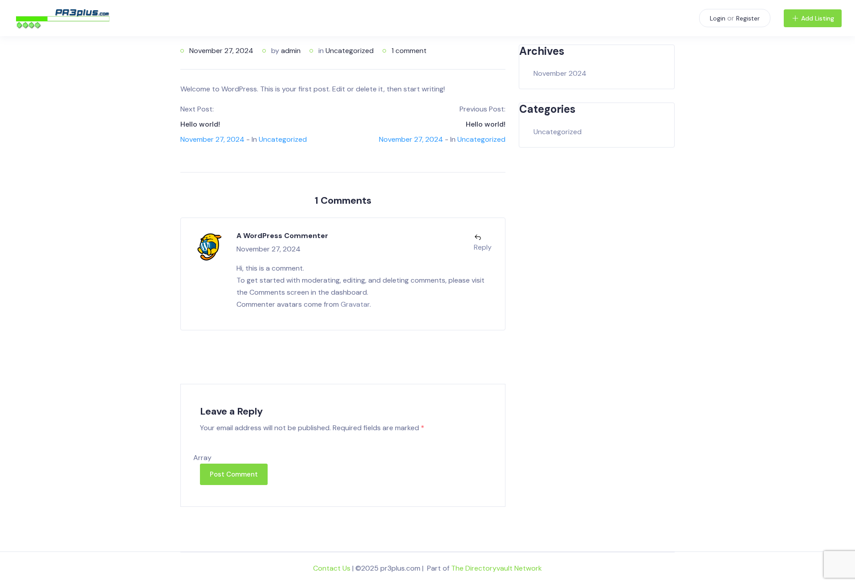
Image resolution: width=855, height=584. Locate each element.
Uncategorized (350, 50)
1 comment (409, 50)
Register (748, 18)
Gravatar (355, 304)
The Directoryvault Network (496, 568)
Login (717, 18)
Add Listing (817, 18)
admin (291, 50)
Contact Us (331, 568)
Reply (483, 247)
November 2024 (559, 73)
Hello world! (200, 124)
